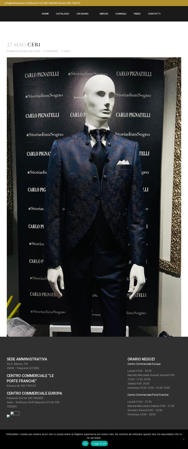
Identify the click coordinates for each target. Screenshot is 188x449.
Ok (85, 443)
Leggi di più (99, 443)
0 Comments (50, 51)
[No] (183, 439)
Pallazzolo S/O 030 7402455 (42, 3)
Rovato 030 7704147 (69, 3)
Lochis (36, 51)
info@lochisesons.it (15, 3)
